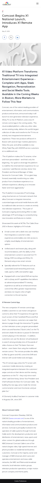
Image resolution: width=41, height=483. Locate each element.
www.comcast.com (17, 418)
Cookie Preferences (20, 481)
